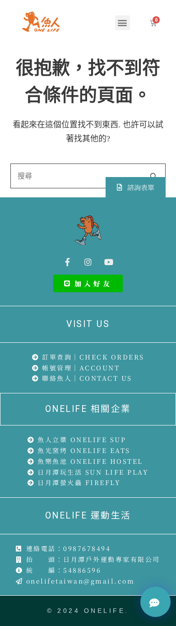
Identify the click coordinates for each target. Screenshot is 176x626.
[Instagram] (88, 262)
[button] (122, 22)
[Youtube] (109, 262)
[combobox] (76, 176)
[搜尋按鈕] (153, 176)
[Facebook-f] (67, 262)
